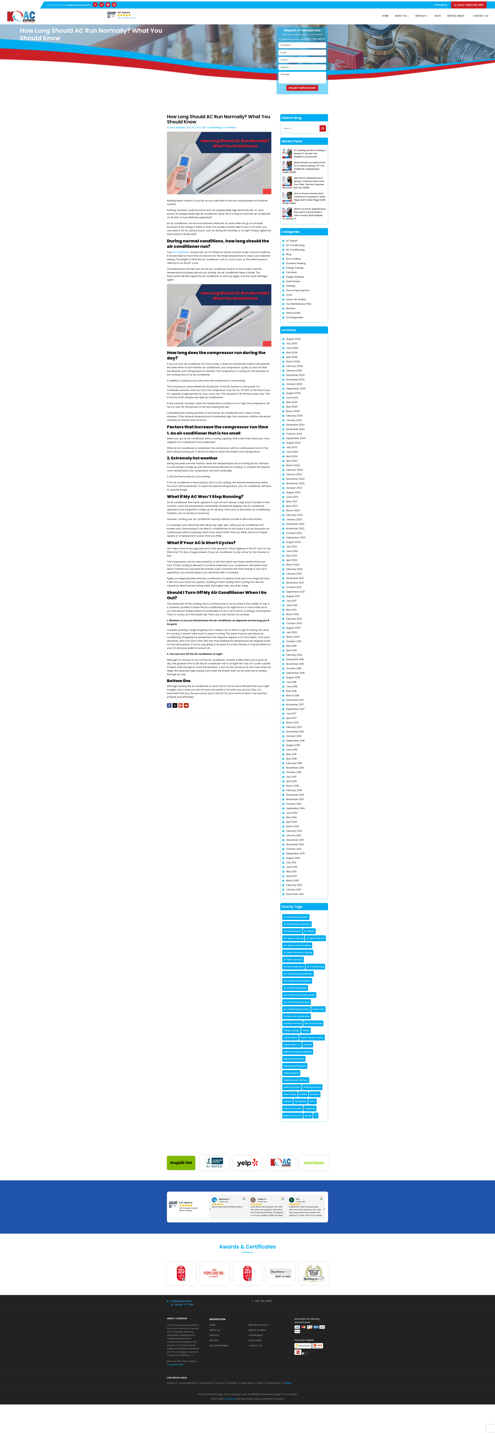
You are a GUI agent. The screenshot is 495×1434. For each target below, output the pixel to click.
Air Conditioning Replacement (299, 1002)
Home (385, 23)
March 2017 (292, 730)
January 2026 (294, 378)
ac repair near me (315, 945)
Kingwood (310, 1115)
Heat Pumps (293, 288)
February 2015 (294, 797)
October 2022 (294, 540)
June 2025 (292, 405)
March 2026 (293, 369)
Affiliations (255, 1350)
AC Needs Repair (292, 938)
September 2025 (296, 396)
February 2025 (294, 423)
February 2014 (294, 838)
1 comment (229, 135)
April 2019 (291, 657)
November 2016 (295, 739)
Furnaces (291, 279)
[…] (191, 1365)
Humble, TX (234, 1393)
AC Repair (292, 248)
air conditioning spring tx (297, 1009)
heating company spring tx (298, 1059)
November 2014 (295, 806)
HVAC (289, 302)
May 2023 (291, 508)
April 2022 (292, 567)
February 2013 (294, 892)
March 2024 (293, 472)
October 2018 (293, 675)
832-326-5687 (263, 1311)
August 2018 (293, 685)
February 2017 (294, 734)
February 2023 (294, 522)
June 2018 (291, 694)
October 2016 (293, 743)
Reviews (290, 315)
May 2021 (291, 617)
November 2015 (295, 775)
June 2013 (291, 874)
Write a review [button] (185, 1220)
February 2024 (294, 477)
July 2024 (291, 454)
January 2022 (294, 581)
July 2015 (291, 784)
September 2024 (296, 445)
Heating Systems (312, 1094)
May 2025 (291, 409)
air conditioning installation (298, 981)
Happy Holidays (295, 284)
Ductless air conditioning (297, 1023)
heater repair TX (292, 1052)
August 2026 (293, 346)
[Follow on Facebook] (95, 12)
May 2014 (291, 824)
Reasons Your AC (293, 1123)
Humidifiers (300, 1108)
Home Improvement (297, 297)
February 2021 (294, 626)
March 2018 (292, 703)
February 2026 (294, 373)
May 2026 (291, 360)
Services (420, 23)
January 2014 (293, 842)
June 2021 (291, 612)
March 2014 (292, 833)
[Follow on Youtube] (107, 12)
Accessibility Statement (272, 1408)
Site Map (241, 1408)
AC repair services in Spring (298, 959)
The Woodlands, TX (188, 1393)
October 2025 (294, 391)
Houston (314, 1101)
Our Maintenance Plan (298, 311)
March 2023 (293, 518)
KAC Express (177, 135)
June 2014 (291, 820)
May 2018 (291, 698)
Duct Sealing (293, 266)
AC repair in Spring (293, 945)
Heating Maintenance (295, 1073)
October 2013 (293, 856)
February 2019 (294, 662)
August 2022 (293, 549)
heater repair (290, 1045)
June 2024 (292, 459)
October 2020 (294, 630)
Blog (438, 23)
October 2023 (294, 495)
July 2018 (291, 689)
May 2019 (291, 653)
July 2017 (291, 721)
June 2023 (292, 504)
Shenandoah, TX (276, 1393)
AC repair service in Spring (297, 952)
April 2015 (291, 788)
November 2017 (295, 712)
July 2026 (291, 351)
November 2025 (295, 387)
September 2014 (295, 815)
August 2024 (293, 450)
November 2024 (295, 436)
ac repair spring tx (293, 967)
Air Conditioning (212, 135)
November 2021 (295, 590)
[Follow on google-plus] (180, 713)
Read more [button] (255, 1225)
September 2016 (295, 748)
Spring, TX (172, 1393)
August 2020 (293, 635)
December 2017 (295, 707)
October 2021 (293, 594)
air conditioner (181, 259)
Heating (290, 293)
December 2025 (295, 382)
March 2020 (293, 644)
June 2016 (291, 757)
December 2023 (295, 486)
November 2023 (295, 490)
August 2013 (293, 865)
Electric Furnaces (313, 1030)
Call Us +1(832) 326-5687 (470, 12)
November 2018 (295, 671)
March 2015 (292, 793)
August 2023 (293, 499)
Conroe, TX (221, 1393)
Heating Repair (291, 1080)
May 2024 (291, 463)
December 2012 (295, 901)
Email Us (442, 12)
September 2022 (295, 545)
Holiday (303, 1101)
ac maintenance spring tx (297, 931)
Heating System (292, 1094)
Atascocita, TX (206, 1393)
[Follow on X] (101, 12)
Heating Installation (294, 1066)
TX (315, 1123)
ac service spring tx (294, 974)
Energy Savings (295, 275)
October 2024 (294, 441)
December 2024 (295, 432)
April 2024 (292, 468)
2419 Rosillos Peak (181, 1311)
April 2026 (292, 364)
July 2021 (291, 608)
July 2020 (291, 639)
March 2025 (293, 418)
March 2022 (293, 572)
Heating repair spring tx (296, 1087)
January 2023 (294, 527)
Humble (288, 1108)
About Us (400, 23)
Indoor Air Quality (296, 306)
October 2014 (293, 811)
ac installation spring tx (296, 924)
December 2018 (295, 666)
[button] (121, 23)
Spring (308, 1123)
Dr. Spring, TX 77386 (182, 1314)
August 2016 (293, 752)
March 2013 (292, 888)
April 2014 (291, 829)
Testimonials (256, 1345)
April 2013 (291, 883)
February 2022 (294, 576)
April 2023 (292, 513)
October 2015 (293, 779)
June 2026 (292, 355)
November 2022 (295, 536)
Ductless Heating (296, 270)
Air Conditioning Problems (297, 988)
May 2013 (291, 879)
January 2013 (293, 897)
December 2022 (295, 531)
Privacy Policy (253, 1408)
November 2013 (295, 851)
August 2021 (293, 603)
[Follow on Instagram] (114, 12)
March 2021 (292, 621)
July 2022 (291, 554)
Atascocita (318, 1016)
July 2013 (291, 870)
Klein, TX (262, 1393)
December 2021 (295, 585)
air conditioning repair (295, 995)
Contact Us (480, 23)
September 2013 (295, 861)
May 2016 (291, 761)
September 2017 (295, 716)
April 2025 (292, 414)
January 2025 (294, 427)
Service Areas (455, 23)
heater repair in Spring (312, 1045)
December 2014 (295, 802)
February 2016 (294, 770)
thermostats (293, 320)
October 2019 (293, 648)
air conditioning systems (297, 1016)
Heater (306, 1037)
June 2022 (292, 558)
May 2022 (291, 563)
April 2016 (291, 766)
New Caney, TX (248, 1393)
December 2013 (295, 847)
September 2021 (295, 599)
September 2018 (295, 680)
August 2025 (293, 400)
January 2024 (294, 481)
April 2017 (291, 725)
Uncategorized (294, 324)
